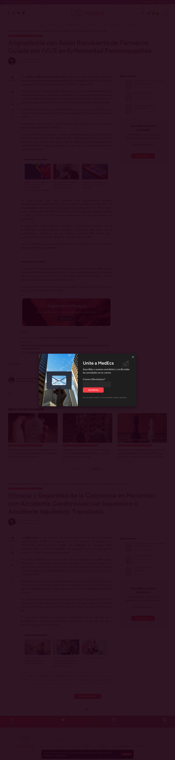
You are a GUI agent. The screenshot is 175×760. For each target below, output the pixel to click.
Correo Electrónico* (94, 379)
